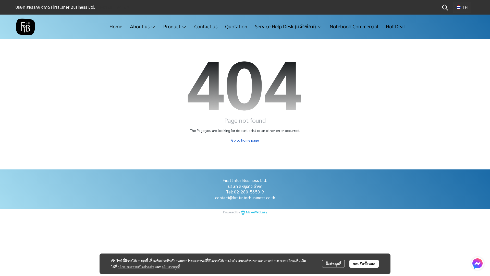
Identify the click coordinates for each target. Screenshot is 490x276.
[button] (445, 7)
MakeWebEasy (256, 212)
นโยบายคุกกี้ (171, 266)
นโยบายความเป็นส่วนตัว (136, 266)
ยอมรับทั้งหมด (364, 263)
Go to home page (245, 140)
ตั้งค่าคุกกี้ (333, 263)
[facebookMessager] (477, 263)
